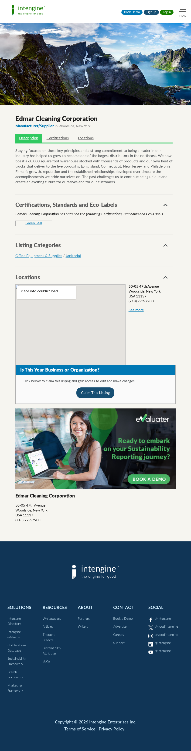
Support (119, 643)
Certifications (58, 138)
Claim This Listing (95, 393)
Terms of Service (80, 729)
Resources (55, 608)
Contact (123, 608)
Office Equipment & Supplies (38, 256)
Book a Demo (123, 618)
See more (136, 310)
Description (28, 138)
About (85, 608)
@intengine (163, 618)
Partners (84, 618)
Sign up (151, 12)
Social (155, 608)
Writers (83, 626)
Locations (86, 138)
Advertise (119, 626)
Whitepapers (52, 618)
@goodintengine (166, 626)
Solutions (19, 608)
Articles (48, 626)
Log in (167, 12)
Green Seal (33, 223)
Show (165, 206)
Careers (118, 635)
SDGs (47, 661)
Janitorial (73, 256)
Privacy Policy (111, 729)
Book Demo (132, 12)
